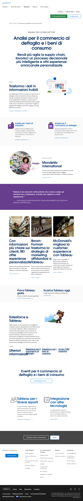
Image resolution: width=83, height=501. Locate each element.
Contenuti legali (6, 493)
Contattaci (60, 11)
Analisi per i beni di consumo (24, 124)
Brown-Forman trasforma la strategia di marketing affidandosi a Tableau (41, 251)
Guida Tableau (71, 461)
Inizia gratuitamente (58, 16)
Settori (15, 23)
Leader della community (46, 461)
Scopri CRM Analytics (63, 350)
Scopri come (53, 419)
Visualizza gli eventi (40, 381)
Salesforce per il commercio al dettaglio (33, 351)
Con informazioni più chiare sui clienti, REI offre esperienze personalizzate (20, 251)
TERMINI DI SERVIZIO (17, 493)
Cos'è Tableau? (29, 450)
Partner (57, 450)
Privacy (27, 493)
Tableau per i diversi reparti (27, 400)
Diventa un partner (60, 456)
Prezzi (55, 437)
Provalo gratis (11, 455)
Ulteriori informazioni (21, 139)
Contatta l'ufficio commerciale (36, 437)
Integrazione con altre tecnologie (59, 402)
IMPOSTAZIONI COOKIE (8, 496)
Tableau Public (44, 455)
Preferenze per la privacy (25, 496)
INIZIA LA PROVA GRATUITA (24, 298)
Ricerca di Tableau (30, 465)
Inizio (10, 23)
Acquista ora (74, 16)
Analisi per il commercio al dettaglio (66, 124)
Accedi (78, 11)
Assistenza (70, 450)
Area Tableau (43, 471)
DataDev (42, 464)
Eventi (41, 477)
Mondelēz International (52, 164)
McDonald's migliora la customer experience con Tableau (62, 248)
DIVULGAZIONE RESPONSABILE (38, 493)
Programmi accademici (46, 474)
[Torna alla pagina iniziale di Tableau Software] (9, 2)
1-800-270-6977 (69, 11)
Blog (20, 489)
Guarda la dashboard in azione (18, 111)
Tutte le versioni (71, 463)
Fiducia (15, 489)
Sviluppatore (27, 489)
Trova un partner (59, 453)
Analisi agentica (29, 453)
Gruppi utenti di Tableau (46, 458)
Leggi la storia (46, 177)
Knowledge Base (71, 453)
